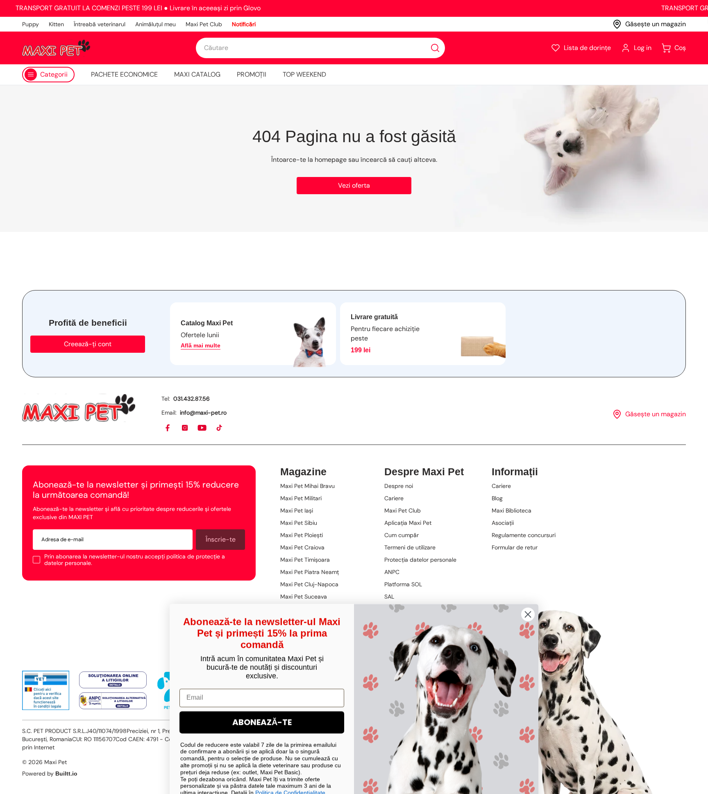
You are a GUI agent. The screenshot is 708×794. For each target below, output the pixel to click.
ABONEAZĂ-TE (262, 699)
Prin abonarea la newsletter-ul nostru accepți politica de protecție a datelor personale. (134, 559)
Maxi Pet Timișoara (305, 559)
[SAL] (113, 701)
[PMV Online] (45, 690)
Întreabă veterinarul (99, 24)
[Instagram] (185, 428)
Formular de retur (515, 547)
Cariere (394, 498)
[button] (581, 48)
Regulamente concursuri (524, 535)
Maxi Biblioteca (511, 510)
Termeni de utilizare (410, 547)
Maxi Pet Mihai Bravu (307, 486)
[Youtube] (202, 428)
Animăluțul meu (155, 24)
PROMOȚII (251, 74)
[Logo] (56, 48)
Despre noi (398, 486)
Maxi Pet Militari (301, 498)
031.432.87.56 (191, 398)
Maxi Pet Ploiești (301, 535)
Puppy (30, 24)
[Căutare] (435, 48)
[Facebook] (168, 428)
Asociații (503, 522)
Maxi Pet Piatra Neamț (309, 572)
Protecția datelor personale (420, 559)
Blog (497, 498)
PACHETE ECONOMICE (124, 74)
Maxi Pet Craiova (302, 547)
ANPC (391, 572)
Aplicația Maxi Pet (407, 522)
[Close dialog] (528, 591)
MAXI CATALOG (197, 74)
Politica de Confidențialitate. (291, 770)
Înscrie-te (221, 539)
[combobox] (320, 48)
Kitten (56, 24)
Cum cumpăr (401, 535)
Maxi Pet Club (204, 24)
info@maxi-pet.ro (203, 412)
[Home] (78, 408)
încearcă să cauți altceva (398, 159)
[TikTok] (219, 428)
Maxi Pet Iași (296, 510)
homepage (331, 159)
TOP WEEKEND (304, 74)
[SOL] (113, 680)
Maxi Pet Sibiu (298, 522)
